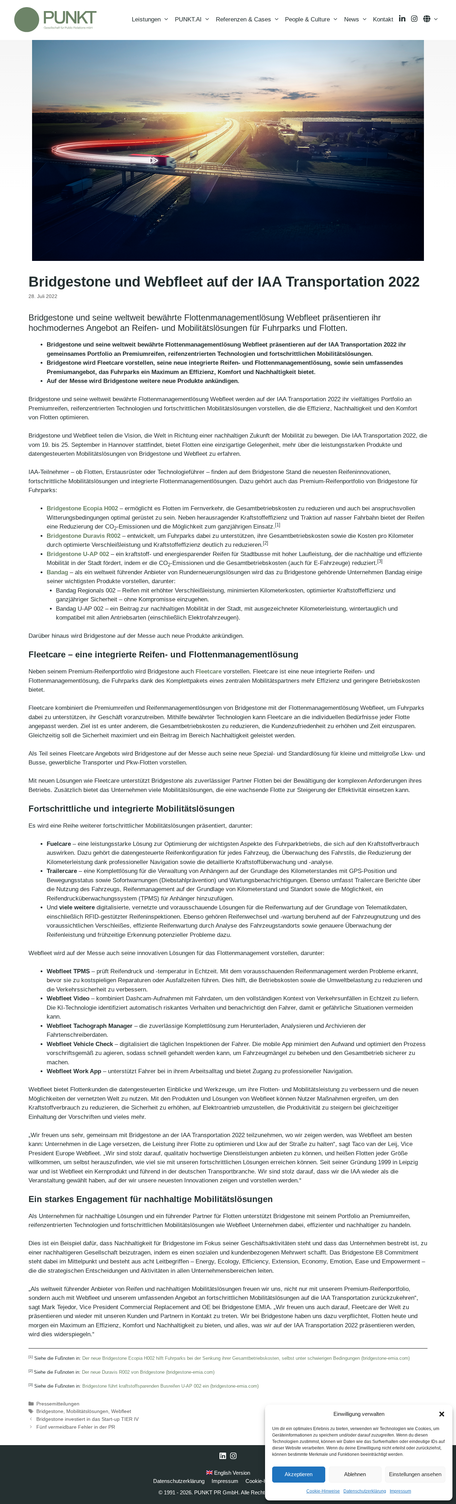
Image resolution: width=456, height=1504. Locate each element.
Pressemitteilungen (57, 1404)
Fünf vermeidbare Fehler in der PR (75, 1427)
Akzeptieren (298, 1474)
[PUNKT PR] (55, 20)
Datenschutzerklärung (364, 1491)
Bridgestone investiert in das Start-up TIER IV (87, 1419)
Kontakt (383, 19)
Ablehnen (355, 1474)
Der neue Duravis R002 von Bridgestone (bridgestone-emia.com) (148, 1372)
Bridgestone (49, 1411)
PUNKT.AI (188, 19)
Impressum (400, 1491)
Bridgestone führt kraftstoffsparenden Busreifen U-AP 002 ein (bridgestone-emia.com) (170, 1386)
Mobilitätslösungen (87, 1411)
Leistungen (146, 19)
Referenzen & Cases (243, 19)
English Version (231, 1473)
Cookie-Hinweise (323, 1491)
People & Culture (307, 19)
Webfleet (121, 1411)
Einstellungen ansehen (415, 1474)
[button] (441, 1414)
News (351, 19)
